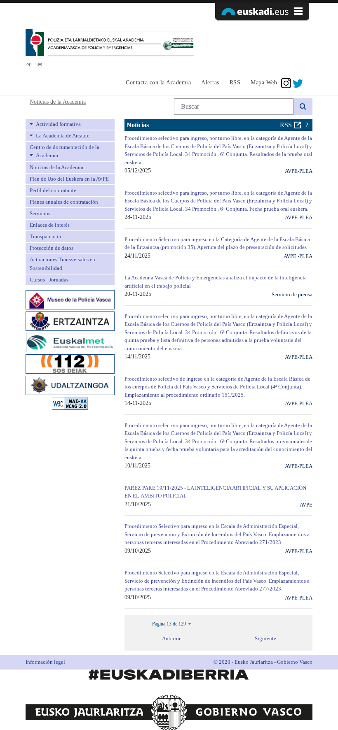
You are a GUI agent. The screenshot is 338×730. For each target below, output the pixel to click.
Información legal (45, 662)
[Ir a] (110, 43)
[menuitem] (157, 83)
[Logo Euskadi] (262, 11)
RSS (286, 124)
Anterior (171, 638)
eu (29, 64)
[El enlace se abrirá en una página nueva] (70, 298)
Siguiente (265, 638)
